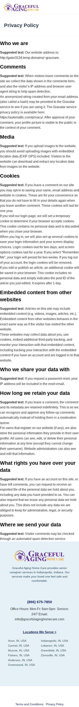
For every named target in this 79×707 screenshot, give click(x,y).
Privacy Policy (55, 704)
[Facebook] (24, 675)
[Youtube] (44, 675)
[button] (71, 7)
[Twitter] (34, 675)
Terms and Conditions (29, 704)
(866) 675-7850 (39, 602)
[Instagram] (54, 675)
